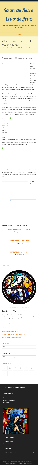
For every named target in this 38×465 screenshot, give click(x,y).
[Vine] (31, 368)
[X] (4, 368)
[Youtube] (4, 373)
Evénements (28, 58)
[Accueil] (2, 48)
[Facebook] (9, 368)
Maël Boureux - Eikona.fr (25, 463)
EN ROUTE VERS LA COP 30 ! (19, 252)
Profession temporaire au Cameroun (11, 331)
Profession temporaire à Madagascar (11, 328)
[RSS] (9, 373)
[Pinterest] (26, 368)
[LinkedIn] (20, 368)
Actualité (20, 58)
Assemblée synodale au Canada (19, 229)
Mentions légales (9, 441)
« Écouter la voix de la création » (19, 241)
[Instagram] (15, 368)
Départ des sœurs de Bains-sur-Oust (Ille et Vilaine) (14, 334)
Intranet (7, 444)
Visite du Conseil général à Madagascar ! (12, 337)
